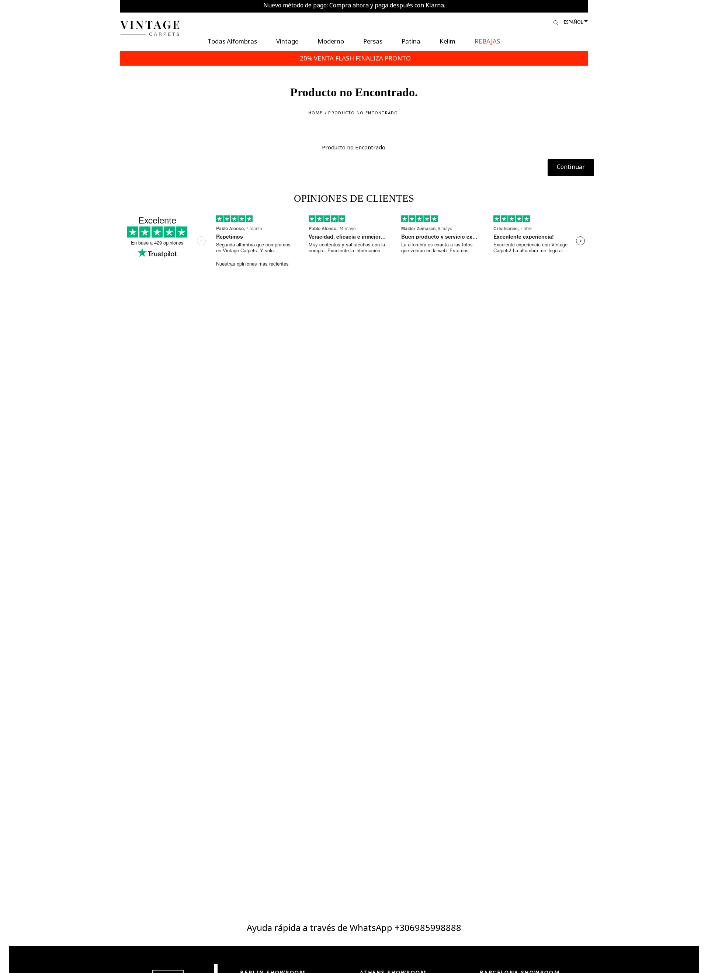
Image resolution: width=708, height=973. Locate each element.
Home (315, 112)
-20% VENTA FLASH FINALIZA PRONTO (354, 58)
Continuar (571, 167)
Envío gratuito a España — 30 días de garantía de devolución (354, 5)
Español (573, 22)
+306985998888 (428, 927)
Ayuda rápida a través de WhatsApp (321, 927)
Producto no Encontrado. (363, 112)
